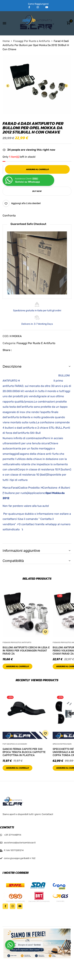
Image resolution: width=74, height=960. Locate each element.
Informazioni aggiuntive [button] (21, 551)
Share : (7, 350)
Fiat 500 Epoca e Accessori (15, 744)
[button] (68, 23)
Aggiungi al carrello (17, 666)
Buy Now (37, 191)
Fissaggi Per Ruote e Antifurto (31, 41)
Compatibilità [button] (13, 561)
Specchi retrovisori (62, 744)
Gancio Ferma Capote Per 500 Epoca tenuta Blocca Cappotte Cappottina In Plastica (24, 752)
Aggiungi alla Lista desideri (26, 203)
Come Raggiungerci (38, 4)
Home (6, 41)
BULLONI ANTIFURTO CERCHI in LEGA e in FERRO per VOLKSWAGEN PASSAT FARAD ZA (26, 650)
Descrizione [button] (12, 366)
